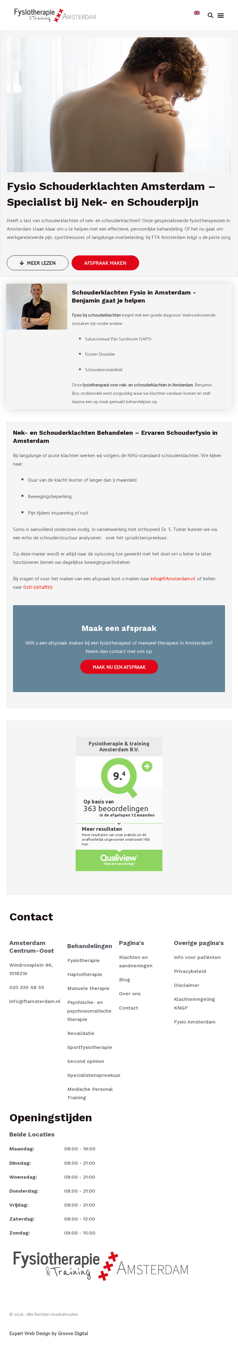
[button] (210, 15)
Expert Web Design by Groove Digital (48, 1333)
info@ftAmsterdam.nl (173, 578)
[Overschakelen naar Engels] (197, 12)
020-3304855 (38, 586)
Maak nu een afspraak (119, 667)
